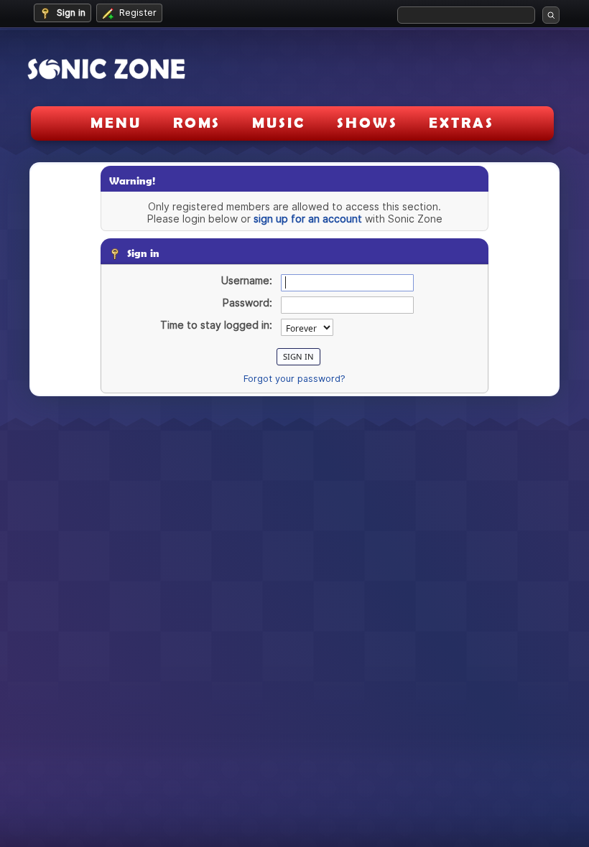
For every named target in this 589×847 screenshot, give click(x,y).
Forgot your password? (294, 378)
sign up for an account (308, 218)
